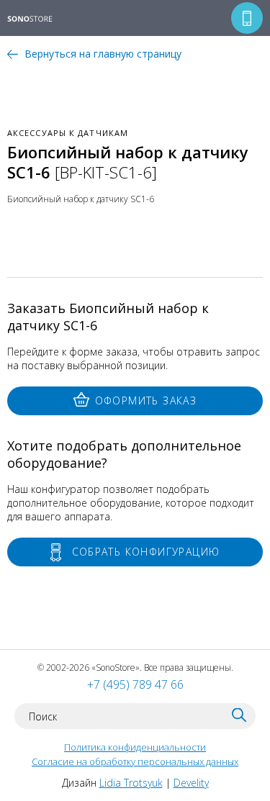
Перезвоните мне (247, 18)
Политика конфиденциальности (135, 747)
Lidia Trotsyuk (131, 782)
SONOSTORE (39, 19)
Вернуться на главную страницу (102, 53)
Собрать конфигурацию (146, 551)
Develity (191, 782)
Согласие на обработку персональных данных (135, 761)
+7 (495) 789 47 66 (135, 684)
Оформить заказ (146, 400)
